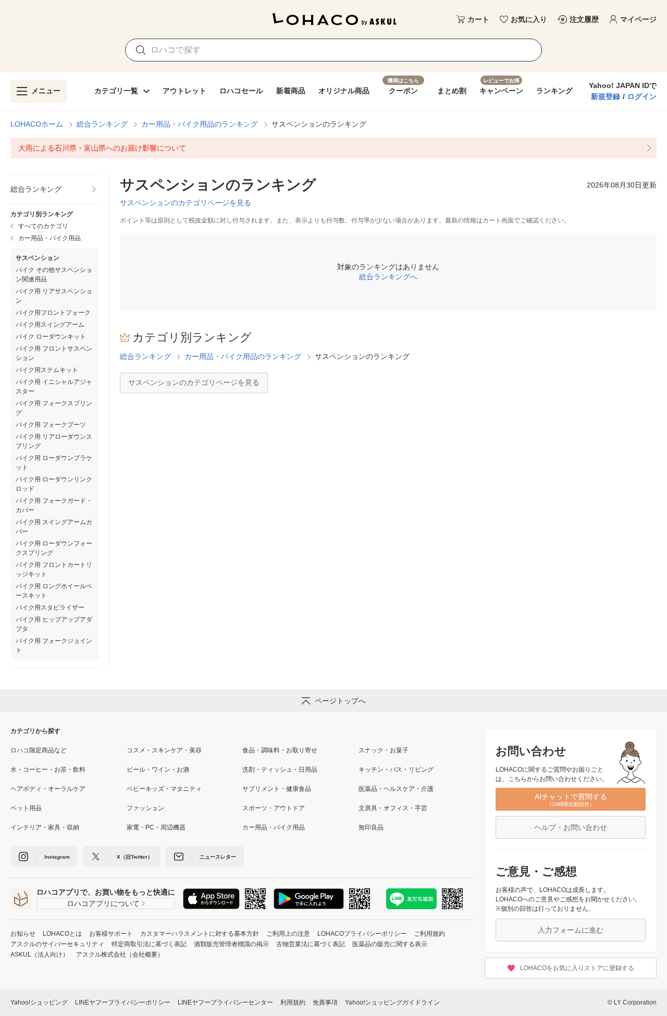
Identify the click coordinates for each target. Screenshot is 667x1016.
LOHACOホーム (36, 124)
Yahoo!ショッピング (39, 1002)
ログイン (642, 96)
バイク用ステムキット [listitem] (47, 370)
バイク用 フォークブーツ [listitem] (51, 424)
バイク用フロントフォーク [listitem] (53, 312)
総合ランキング (102, 124)
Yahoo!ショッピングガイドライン (392, 1002)
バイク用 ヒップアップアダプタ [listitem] (54, 624)
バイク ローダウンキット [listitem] (51, 336)
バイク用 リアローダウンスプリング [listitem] (54, 441)
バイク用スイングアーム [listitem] (50, 324)
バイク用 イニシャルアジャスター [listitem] (54, 386)
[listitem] (333, 148)
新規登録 (605, 96)
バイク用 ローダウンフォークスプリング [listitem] (54, 548)
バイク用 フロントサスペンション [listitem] (54, 353)
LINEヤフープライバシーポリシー (122, 1002)
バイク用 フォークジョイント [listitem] (54, 645)
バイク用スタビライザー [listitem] (50, 607)
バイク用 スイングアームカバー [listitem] (54, 526)
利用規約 (292, 1002)
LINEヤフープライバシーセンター (225, 1002)
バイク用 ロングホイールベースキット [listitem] (54, 591)
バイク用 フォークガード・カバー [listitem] (54, 505)
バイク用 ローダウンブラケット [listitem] (54, 462)
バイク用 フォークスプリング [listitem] (54, 408)
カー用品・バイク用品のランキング (199, 124)
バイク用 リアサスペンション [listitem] (54, 296)
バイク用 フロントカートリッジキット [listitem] (54, 569)
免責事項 (325, 1002)
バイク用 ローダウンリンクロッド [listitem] (54, 484)
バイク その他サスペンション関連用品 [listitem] (54, 274)
